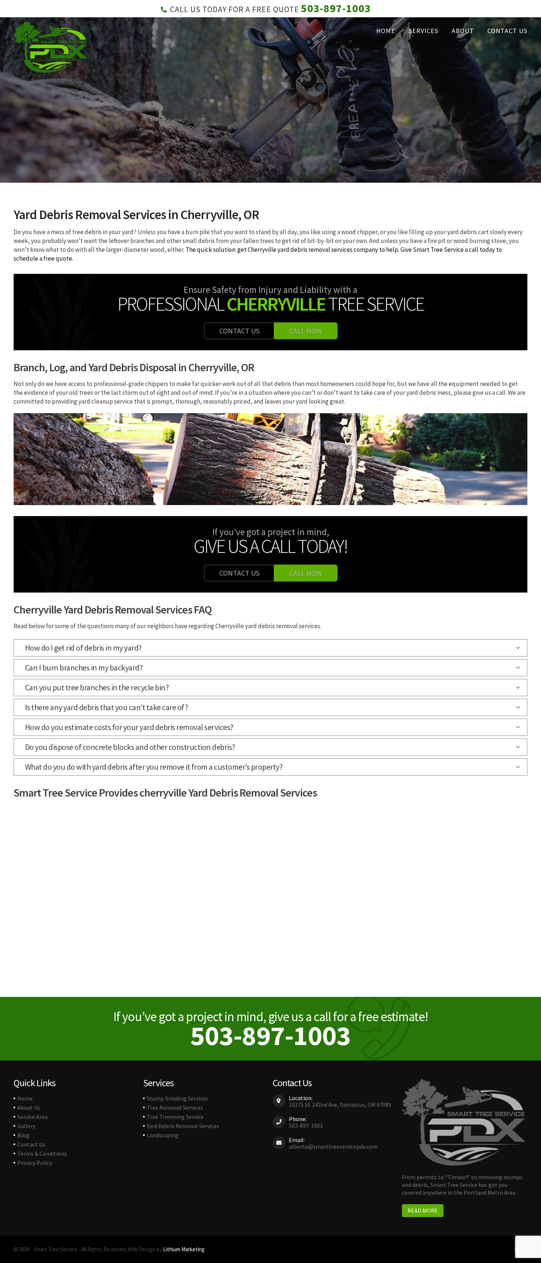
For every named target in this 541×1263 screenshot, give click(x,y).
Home (385, 30)
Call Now (305, 330)
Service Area (32, 1116)
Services (423, 30)
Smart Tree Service (438, 250)
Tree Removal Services (175, 1107)
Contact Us (507, 30)
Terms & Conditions (42, 1153)
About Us (28, 1107)
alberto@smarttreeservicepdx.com (333, 1146)
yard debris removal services (314, 250)
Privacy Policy (34, 1162)
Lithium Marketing (184, 1249)
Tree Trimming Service (175, 1116)
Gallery (26, 1126)
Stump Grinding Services (177, 1098)
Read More (422, 1210)
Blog (23, 1135)
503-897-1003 (336, 8)
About (463, 30)
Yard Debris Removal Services (183, 1126)
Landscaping (162, 1135)
